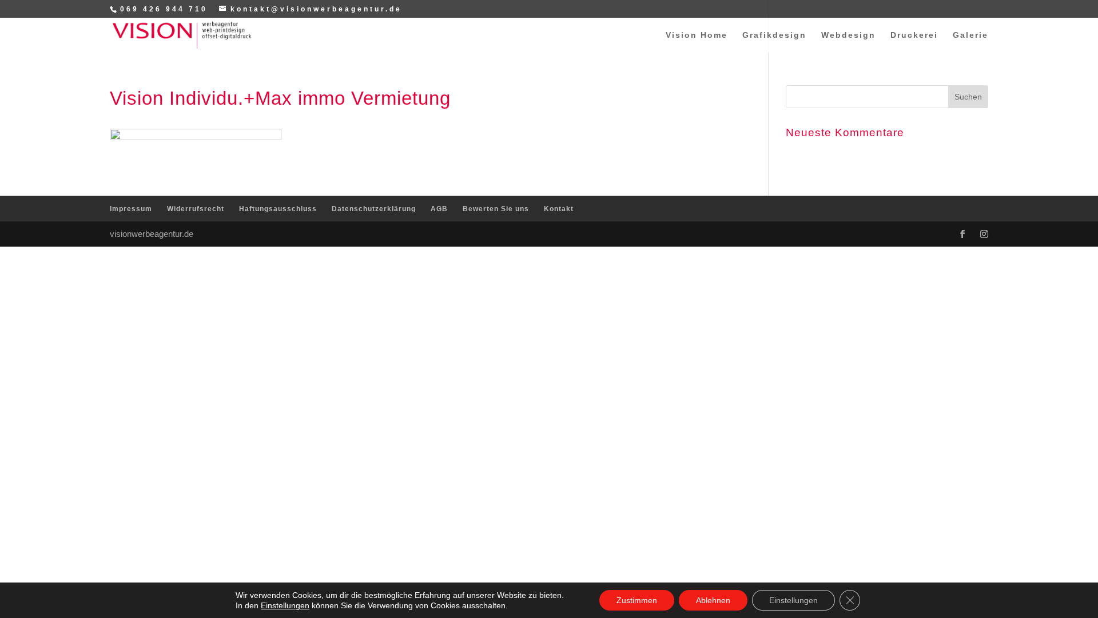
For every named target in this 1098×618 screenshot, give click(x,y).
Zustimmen (636, 600)
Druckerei (914, 35)
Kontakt (559, 209)
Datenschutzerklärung (374, 209)
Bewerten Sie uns (496, 209)
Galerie (970, 35)
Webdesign (848, 35)
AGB (439, 209)
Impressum (131, 209)
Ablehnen (713, 600)
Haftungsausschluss (278, 209)
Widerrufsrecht (195, 209)
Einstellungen (285, 605)
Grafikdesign (774, 35)
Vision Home (696, 35)
